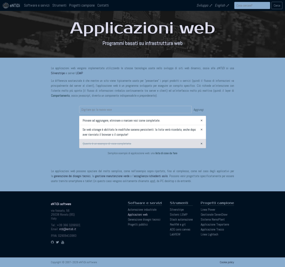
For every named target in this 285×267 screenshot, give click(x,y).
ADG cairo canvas (180, 229)
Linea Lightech (209, 234)
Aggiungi (199, 109)
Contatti (103, 5)
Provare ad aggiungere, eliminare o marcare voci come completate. (121, 120)
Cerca (277, 5)
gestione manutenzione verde (112, 176)
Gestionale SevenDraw (214, 214)
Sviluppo (202, 5)
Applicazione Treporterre (215, 224)
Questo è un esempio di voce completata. (107, 143)
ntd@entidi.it (67, 229)
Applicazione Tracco (212, 229)
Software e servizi (37, 5)
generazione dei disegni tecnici (72, 176)
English (220, 5)
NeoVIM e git (178, 224)
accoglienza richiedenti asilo (151, 176)
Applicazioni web (138, 214)
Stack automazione (181, 219)
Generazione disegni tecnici (144, 219)
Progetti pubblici (138, 224)
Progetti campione (82, 5)
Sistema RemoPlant (213, 219)
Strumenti (59, 5)
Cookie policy (227, 262)
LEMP (79, 73)
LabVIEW (175, 234)
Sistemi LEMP (179, 214)
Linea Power (208, 209)
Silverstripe (58, 73)
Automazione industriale (142, 209)
